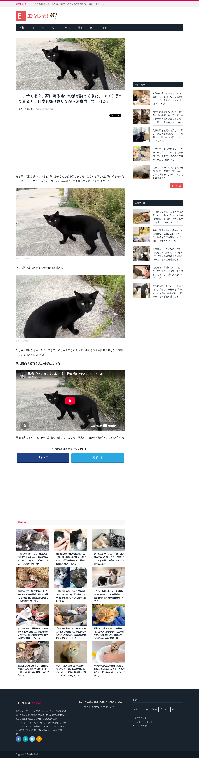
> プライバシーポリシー (144, 722)
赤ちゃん (164, 709)
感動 (104, 27)
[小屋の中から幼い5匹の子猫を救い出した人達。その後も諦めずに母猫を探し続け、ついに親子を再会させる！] (70, 577)
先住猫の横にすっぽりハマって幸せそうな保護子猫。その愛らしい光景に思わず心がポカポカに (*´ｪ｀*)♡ (168, 98)
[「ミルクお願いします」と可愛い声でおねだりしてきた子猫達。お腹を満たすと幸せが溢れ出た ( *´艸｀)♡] (108, 577)
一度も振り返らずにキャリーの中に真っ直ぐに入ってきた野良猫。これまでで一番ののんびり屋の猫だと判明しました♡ (168, 154)
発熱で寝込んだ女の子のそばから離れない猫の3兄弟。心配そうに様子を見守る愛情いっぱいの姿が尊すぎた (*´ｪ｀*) (168, 235)
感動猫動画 (25, 258)
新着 (22, 27)
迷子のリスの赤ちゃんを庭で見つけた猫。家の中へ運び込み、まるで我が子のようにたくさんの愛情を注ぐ (168, 172)
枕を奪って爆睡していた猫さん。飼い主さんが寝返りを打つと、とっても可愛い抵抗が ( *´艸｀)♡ (168, 272)
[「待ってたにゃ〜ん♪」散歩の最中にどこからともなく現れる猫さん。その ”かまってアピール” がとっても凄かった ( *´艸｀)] (32, 540)
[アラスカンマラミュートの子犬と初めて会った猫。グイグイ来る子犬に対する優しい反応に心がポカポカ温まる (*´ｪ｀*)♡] (108, 540)
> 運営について (140, 718)
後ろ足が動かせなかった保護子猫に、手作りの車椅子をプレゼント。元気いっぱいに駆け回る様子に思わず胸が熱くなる (168, 291)
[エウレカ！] (37, 15)
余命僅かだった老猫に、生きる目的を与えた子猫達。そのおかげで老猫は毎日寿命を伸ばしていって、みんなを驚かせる (168, 254)
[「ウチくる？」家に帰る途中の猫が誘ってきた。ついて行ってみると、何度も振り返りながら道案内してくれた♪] (70, 64)
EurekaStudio (33, 754)
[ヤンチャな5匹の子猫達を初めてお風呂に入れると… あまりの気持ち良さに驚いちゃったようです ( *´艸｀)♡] (108, 652)
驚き (80, 27)
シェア (43, 457)
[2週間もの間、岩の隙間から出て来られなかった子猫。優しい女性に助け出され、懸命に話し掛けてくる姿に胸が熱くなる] (32, 577)
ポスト (97, 457)
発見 (92, 27)
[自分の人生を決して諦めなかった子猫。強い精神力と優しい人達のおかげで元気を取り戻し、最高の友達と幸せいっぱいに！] (70, 540)
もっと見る (177, 186)
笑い (54, 27)
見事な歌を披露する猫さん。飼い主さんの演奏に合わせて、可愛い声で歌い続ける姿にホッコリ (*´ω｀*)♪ (168, 135)
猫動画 (154, 709)
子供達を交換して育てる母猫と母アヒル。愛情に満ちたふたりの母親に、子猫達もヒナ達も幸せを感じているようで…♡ (168, 217)
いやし (67, 27)
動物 (136, 709)
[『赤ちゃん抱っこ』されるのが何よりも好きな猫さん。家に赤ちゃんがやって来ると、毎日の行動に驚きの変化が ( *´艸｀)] (70, 615)
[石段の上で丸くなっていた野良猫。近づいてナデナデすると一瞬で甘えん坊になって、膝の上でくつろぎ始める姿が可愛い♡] (108, 615)
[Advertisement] (70, 144)
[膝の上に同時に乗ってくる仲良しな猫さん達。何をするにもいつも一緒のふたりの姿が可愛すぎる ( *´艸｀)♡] (32, 652)
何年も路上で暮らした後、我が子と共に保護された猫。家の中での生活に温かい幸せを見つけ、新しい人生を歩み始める (70, 3)
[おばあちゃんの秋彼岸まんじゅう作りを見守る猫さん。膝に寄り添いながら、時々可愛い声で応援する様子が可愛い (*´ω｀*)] (32, 615)
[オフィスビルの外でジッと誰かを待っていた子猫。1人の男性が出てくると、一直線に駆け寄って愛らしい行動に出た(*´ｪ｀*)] (70, 652)
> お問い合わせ (140, 725)
